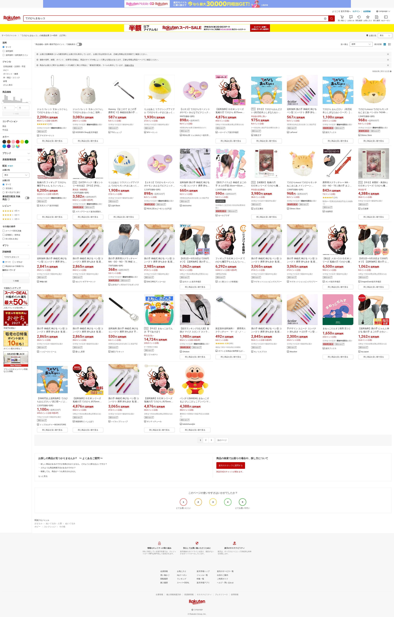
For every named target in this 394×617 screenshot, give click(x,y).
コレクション (50, 526)
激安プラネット (117, 352)
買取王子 (257, 135)
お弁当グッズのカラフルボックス (125, 285)
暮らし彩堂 (80, 352)
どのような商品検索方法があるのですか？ (58, 468)
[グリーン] (26, 142)
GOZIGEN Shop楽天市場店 (86, 132)
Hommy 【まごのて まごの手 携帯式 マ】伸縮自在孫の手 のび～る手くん (123, 112)
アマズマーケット (47, 136)
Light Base (115, 206)
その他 (62, 526)
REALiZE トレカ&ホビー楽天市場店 (197, 135)
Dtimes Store (366, 135)
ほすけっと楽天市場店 (192, 282)
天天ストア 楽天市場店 (49, 206)
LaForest (293, 132)
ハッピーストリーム (48, 352)
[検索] (332, 18)
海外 (11, 166)
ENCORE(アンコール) (156, 282)
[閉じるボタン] (388, 54)
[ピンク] (13, 142)
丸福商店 (329, 212)
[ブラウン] (9, 142)
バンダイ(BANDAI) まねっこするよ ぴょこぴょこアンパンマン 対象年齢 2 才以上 (195, 401)
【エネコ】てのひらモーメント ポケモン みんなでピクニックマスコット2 (195, 112)
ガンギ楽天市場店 (332, 282)
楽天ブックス (330, 132)
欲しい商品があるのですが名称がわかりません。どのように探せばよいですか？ (74, 464)
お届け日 (6, 180)
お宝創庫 (364, 209)
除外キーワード (8, 270)
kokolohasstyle (189, 424)
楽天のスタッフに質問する (231, 465)
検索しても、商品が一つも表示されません (58, 471)
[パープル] (9, 146)
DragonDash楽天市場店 (371, 282)
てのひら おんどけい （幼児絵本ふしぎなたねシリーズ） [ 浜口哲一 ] (337, 112)
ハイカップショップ (119, 422)
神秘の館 (43, 282)
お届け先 (6, 170)
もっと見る (43, 476)
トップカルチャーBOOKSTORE (53, 425)
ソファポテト (152, 355)
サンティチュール (154, 422)
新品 (4, 126)
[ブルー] (4, 146)
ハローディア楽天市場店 (228, 132)
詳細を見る (129, 65)
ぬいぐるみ (70, 523)
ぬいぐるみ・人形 (54, 523)
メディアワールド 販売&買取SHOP (89, 212)
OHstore (186, 352)
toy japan (365, 352)
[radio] (3, 47)
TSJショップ (116, 132)
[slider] (2, 103)
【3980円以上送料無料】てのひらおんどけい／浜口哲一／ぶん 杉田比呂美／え (53, 401)
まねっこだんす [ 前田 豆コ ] (336, 328)
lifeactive (293, 352)
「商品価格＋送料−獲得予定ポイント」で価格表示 (54, 44)
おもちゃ (38, 523)
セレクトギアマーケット (85, 282)
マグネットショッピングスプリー (268, 282)
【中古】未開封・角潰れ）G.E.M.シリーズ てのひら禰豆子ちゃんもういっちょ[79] (373, 185)
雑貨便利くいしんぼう (84, 422)
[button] (383, 12)
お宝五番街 (258, 209)
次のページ (222, 440)
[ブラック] (4, 142)
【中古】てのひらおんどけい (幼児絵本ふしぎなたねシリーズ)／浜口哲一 (266, 112)
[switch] (27, 198)
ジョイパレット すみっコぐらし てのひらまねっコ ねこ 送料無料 (88, 112)
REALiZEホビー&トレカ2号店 (159, 209)
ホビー (37, 526)
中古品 (5, 130)
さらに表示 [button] (7, 85)
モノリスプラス (260, 352)
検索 (17, 114)
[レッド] (18, 142)
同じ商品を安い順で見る (52, 141)
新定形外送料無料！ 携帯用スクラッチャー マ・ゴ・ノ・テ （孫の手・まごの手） (231, 331)
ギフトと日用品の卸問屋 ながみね (232, 351)
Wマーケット (152, 132)
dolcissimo (187, 206)
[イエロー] (22, 142)
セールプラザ (223, 216)
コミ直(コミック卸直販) (228, 282)
